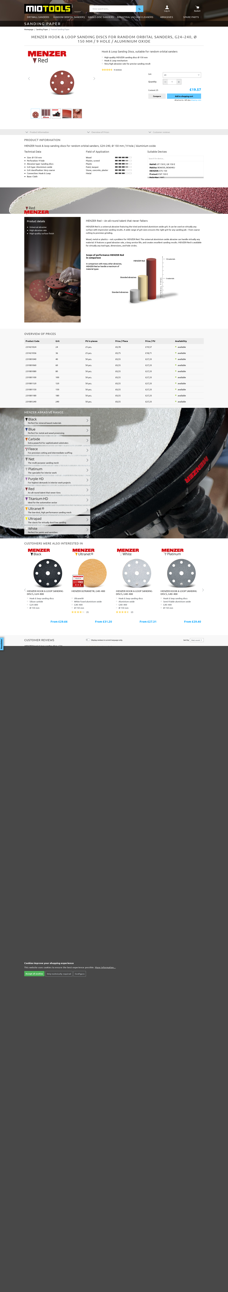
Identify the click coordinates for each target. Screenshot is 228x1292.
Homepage (28, 29)
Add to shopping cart (184, 96)
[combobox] (112, 8)
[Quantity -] (165, 82)
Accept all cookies (34, 973)
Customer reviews (161, 132)
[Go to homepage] (48, 8)
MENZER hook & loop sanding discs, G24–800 (45, 592)
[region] (61, 84)
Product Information (39, 132)
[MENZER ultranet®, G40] (92, 568)
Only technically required (59, 974)
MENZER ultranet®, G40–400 (88, 591)
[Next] (94, 78)
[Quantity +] (178, 82)
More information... (105, 967)
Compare (157, 96)
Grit (149, 74)
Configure (79, 974)
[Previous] (29, 78)
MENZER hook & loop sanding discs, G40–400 (134, 592)
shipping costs (196, 100)
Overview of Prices (100, 132)
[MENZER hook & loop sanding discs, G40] (47, 568)
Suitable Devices (157, 151)
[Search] (139, 8)
